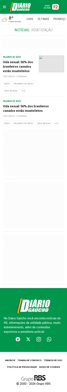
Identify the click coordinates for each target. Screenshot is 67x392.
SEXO (7, 83)
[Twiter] (28, 339)
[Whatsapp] (49, 339)
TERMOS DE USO (53, 360)
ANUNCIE (10, 360)
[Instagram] (38, 339)
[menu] (4, 7)
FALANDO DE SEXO (23, 83)
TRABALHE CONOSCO (29, 360)
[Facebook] (18, 339)
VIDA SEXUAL (11, 90)
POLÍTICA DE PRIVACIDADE (22, 367)
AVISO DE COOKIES (49, 367)
